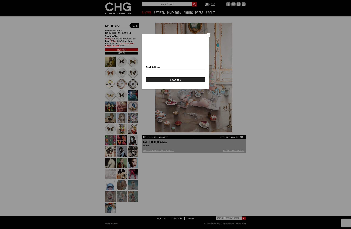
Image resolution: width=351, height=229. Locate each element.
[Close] (208, 35)
